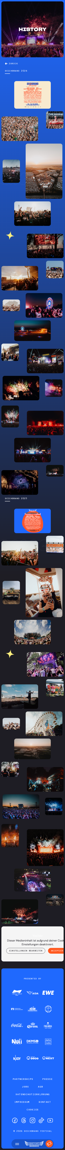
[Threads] (23, 1120)
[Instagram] (32, 1120)
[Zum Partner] (17, 993)
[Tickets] (49, 1143)
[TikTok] (41, 1120)
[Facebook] (15, 1120)
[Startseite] (34, 1144)
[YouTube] (50, 1120)
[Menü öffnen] (17, 1144)
